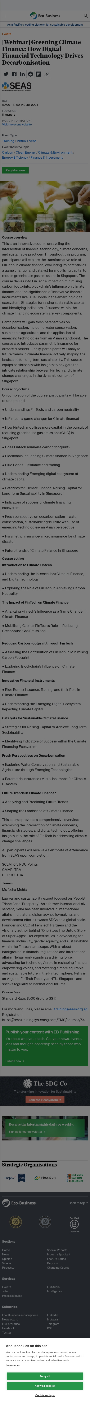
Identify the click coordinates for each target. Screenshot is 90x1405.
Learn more (12, 1365)
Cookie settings (45, 1395)
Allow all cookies (45, 1385)
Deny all (45, 1376)
